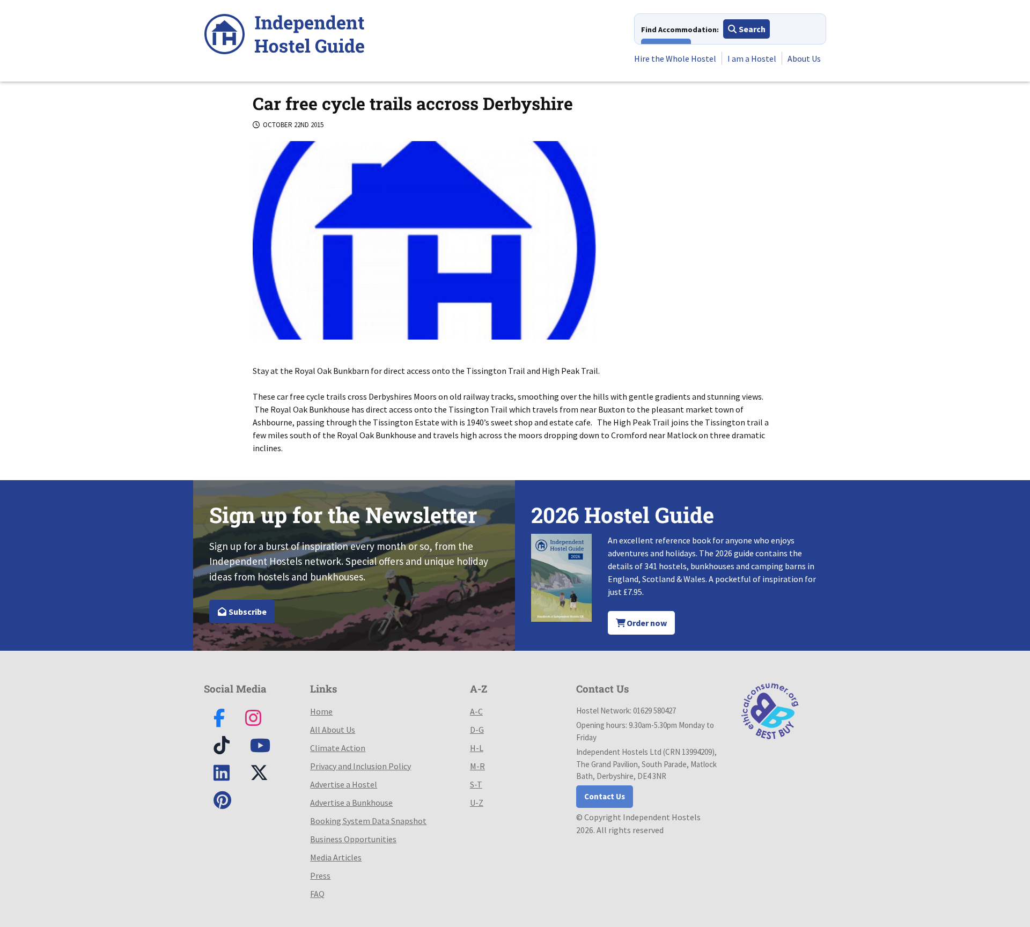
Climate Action (337, 747)
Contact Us (604, 796)
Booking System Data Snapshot (368, 820)
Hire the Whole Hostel (675, 58)
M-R (477, 766)
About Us (804, 58)
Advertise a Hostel (343, 784)
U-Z (476, 802)
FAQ (317, 893)
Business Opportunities (353, 839)
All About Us (332, 729)
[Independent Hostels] (284, 35)
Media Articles (336, 857)
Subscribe (247, 611)
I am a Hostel (751, 58)
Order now (646, 622)
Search (751, 29)
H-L (476, 747)
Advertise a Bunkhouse (351, 802)
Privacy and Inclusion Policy (360, 766)
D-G (477, 729)
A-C (476, 711)
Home (321, 711)
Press (320, 875)
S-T (476, 784)
